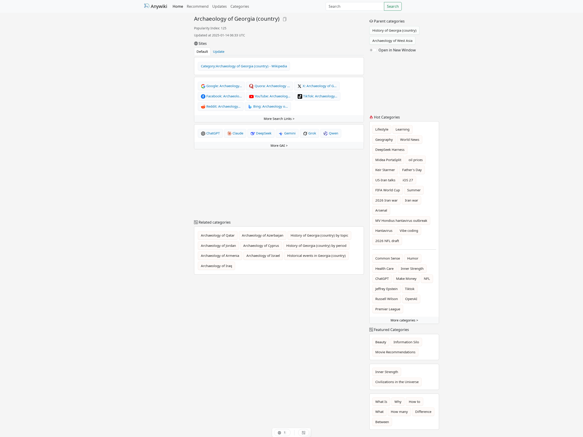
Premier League (387, 309)
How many (399, 411)
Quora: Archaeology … (272, 85)
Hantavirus (383, 230)
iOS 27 (408, 180)
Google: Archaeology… (223, 85)
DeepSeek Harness (389, 149)
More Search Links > (279, 118)
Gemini (289, 133)
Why (397, 401)
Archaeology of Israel (263, 255)
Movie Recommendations (395, 352)
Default (202, 51)
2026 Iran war (386, 200)
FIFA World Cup (387, 190)
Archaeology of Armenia (220, 255)
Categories (239, 6)
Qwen (333, 133)
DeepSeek (263, 133)
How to (414, 401)
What (379, 411)
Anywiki (158, 6)
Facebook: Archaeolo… (223, 96)
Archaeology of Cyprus (261, 245)
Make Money (406, 278)
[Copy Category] (285, 18)
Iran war (411, 200)
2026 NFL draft (387, 240)
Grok (311, 133)
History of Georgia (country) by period (316, 245)
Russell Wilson (386, 298)
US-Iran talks (385, 180)
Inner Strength (412, 268)
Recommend (198, 6)
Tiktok (409, 288)
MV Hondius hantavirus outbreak (401, 220)
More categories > (404, 320)
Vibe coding (409, 230)
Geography (384, 139)
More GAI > (279, 145)
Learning (402, 129)
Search (393, 6)
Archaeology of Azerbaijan (262, 235)
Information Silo (406, 342)
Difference (423, 411)
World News (409, 139)
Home (178, 6)
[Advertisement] (166, 83)
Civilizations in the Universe (397, 381)
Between (382, 421)
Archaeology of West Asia (392, 40)
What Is (381, 401)
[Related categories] (303, 432)
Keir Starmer (385, 169)
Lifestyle (381, 129)
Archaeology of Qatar (218, 235)
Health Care (384, 268)
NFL (427, 278)
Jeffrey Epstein (386, 288)
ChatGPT (212, 133)
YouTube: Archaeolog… (272, 96)
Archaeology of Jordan (218, 245)
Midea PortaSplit (388, 159)
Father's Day (412, 169)
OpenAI (411, 298)
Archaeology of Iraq (216, 265)
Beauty (380, 342)
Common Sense (387, 258)
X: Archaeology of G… (319, 85)
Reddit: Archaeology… (222, 106)
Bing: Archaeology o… (270, 106)
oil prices (416, 159)
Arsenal (381, 210)
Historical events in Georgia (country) (316, 255)
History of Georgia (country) (394, 30)
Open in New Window (397, 50)
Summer (414, 190)
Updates (219, 6)
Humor (412, 258)
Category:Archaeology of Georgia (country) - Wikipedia (244, 66)
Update (218, 51)
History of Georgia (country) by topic (319, 235)
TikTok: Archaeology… (319, 96)
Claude (237, 133)
